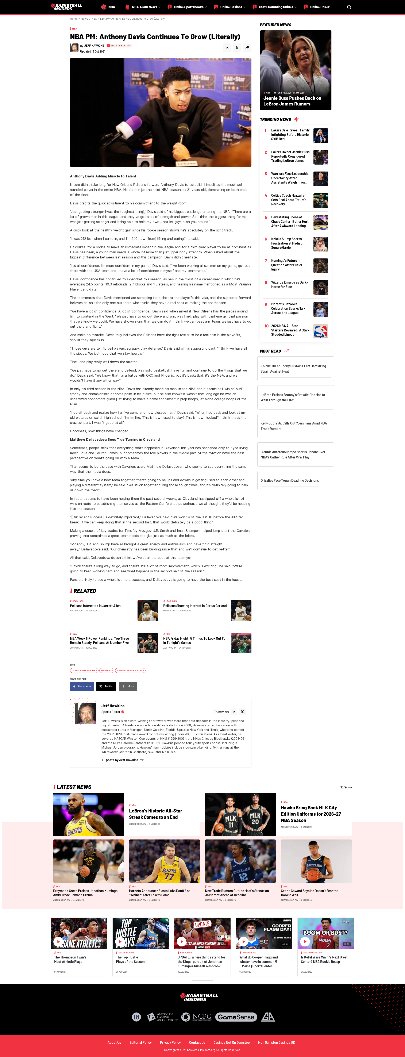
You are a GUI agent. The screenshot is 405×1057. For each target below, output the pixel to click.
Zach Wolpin (76, 647)
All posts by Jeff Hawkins (119, 760)
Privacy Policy (170, 1042)
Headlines (78, 601)
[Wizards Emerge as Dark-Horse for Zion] (320, 287)
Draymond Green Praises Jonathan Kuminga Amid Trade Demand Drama (85, 893)
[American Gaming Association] (162, 1017)
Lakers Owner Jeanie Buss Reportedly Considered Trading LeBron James (290, 156)
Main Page (107, 670)
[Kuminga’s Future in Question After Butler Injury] (320, 265)
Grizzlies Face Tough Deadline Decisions (290, 480)
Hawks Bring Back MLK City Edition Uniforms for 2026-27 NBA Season (311, 814)
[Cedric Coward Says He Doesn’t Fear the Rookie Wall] (316, 861)
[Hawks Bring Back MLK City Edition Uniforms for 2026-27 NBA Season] (240, 814)
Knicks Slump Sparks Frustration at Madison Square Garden (287, 243)
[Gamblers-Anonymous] (268, 1017)
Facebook (84, 686)
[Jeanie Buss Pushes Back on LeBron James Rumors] (295, 70)
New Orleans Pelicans (130, 670)
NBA (94, 18)
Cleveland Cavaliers (84, 670)
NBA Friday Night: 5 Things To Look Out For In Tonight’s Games (195, 640)
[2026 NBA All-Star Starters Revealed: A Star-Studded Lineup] (320, 330)
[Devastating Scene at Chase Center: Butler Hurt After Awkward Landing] (320, 222)
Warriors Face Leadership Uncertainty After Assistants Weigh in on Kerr (290, 178)
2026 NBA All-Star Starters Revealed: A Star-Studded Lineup (290, 330)
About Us (114, 1042)
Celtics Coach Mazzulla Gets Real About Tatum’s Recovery (288, 199)
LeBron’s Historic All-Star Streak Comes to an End (155, 814)
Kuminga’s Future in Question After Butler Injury (286, 264)
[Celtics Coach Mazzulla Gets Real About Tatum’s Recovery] (320, 200)
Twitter (109, 686)
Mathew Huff (77, 610)
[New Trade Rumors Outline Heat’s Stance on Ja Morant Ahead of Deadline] (240, 861)
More (130, 686)
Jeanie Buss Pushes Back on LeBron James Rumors (292, 100)
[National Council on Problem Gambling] (196, 1017)
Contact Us (197, 1042)
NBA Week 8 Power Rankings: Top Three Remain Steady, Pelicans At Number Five (99, 640)
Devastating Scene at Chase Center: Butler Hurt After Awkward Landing (290, 221)
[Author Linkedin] (227, 47)
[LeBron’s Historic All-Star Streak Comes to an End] (88, 814)
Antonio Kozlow (282, 93)
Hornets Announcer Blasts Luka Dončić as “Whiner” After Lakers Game (159, 893)
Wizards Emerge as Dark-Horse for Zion (289, 284)
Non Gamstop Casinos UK (276, 1042)
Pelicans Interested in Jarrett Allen (95, 606)
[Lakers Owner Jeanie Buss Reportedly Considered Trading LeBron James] (320, 157)
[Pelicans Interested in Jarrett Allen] (148, 610)
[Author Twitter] (237, 47)
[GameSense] (236, 1017)
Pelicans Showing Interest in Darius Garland (195, 606)
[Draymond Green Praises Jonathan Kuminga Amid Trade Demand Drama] (88, 861)
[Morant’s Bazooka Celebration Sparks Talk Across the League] (320, 309)
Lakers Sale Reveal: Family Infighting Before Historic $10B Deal (290, 134)
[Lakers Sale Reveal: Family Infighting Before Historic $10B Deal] (320, 135)
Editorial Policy (141, 1042)
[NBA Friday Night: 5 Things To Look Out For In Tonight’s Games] (241, 643)
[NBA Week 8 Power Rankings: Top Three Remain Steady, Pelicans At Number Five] (148, 643)
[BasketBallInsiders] (69, 6)
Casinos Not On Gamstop (232, 1042)
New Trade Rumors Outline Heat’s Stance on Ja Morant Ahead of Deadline (237, 893)
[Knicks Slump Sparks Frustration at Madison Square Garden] (320, 244)
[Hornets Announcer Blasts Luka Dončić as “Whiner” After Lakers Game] (164, 861)
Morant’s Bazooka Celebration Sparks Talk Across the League (288, 308)
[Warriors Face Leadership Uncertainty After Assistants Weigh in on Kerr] (320, 178)
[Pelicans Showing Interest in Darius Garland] (241, 610)
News (84, 18)
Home (74, 18)
